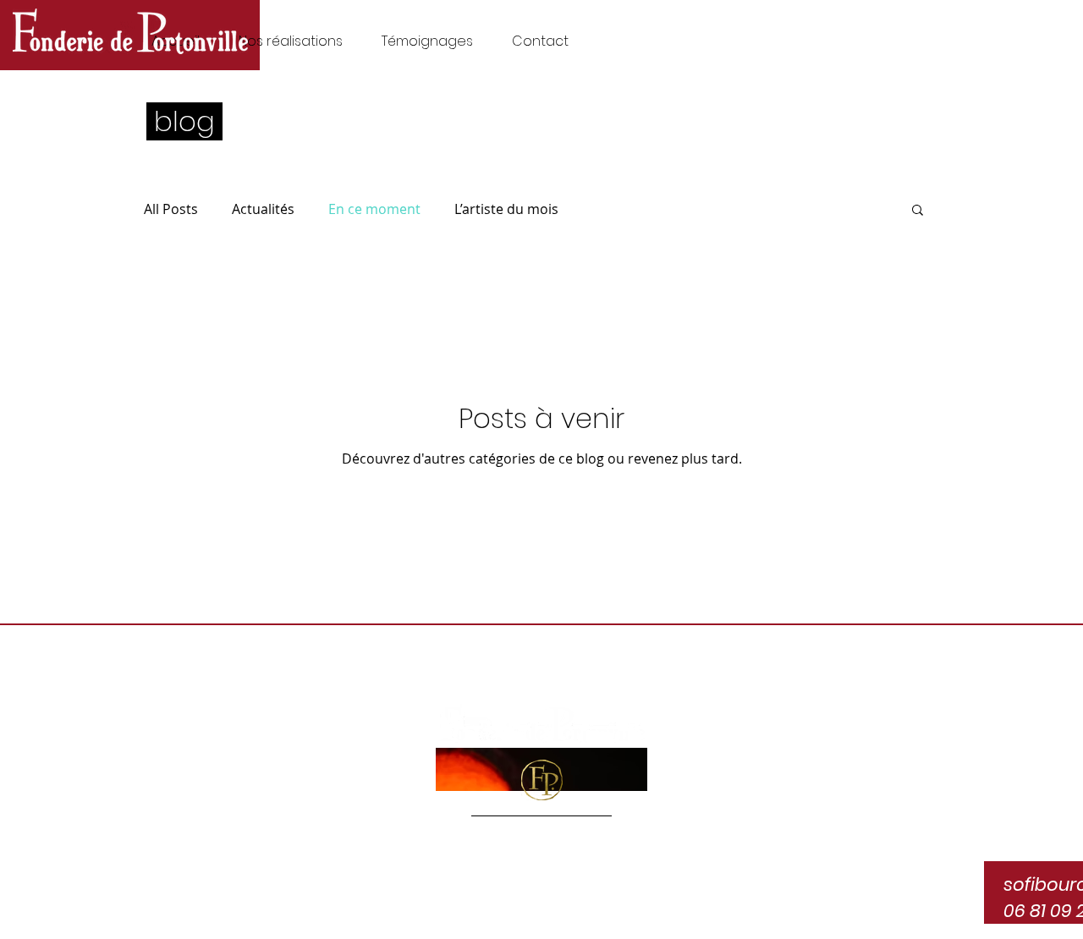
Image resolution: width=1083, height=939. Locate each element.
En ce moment (374, 209)
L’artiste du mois (506, 209)
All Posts (171, 209)
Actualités (263, 209)
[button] (918, 211)
